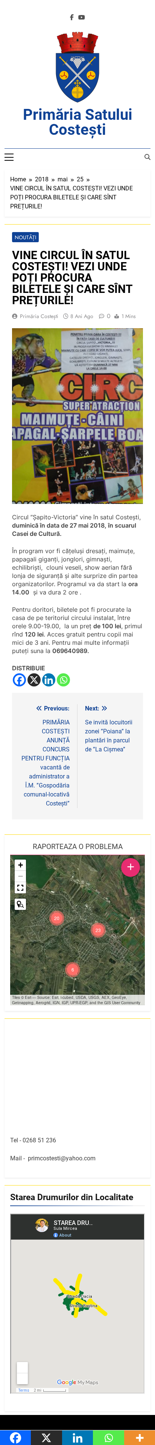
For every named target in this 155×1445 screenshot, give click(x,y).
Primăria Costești (39, 316)
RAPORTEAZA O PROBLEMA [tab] (78, 846)
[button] (98, 930)
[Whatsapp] (63, 679)
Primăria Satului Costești (77, 122)
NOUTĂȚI (25, 237)
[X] (34, 679)
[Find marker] (20, 904)
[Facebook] (19, 679)
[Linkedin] (48, 679)
